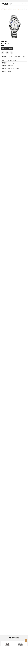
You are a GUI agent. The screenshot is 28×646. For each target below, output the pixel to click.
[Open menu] (25, 3)
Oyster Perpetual (21, 9)
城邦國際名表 (4, 9)
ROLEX (14, 9)
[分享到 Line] (11, 52)
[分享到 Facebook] (2, 52)
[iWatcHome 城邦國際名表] (7, 4)
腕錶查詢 (10, 9)
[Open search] (22, 3)
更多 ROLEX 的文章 (7, 48)
